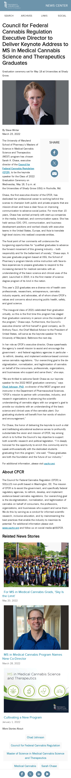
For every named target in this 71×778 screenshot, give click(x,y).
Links (44, 15)
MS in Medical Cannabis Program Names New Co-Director (32, 656)
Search (8, 15)
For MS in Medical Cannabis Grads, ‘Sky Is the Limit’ (33, 594)
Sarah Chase (49, 766)
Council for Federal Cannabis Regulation (35, 745)
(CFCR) (6, 172)
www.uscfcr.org (10, 527)
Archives (26, 15)
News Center (57, 5)
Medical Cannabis (25, 766)
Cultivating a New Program (23, 717)
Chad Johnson (35, 737)
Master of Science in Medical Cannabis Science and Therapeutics (35, 756)
